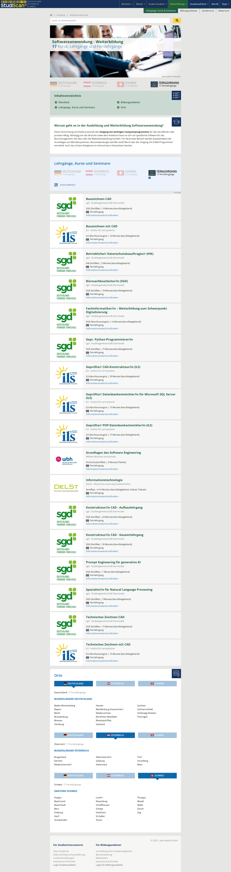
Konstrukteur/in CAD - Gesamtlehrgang (114, 535)
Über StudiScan (61, 851)
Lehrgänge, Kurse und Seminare (76, 107)
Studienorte (208, 10)
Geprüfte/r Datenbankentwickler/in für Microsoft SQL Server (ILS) (131, 396)
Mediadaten (102, 858)
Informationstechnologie (104, 480)
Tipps (224, 4)
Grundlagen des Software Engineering (113, 452)
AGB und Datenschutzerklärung (69, 854)
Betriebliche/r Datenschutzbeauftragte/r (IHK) (119, 254)
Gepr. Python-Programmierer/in (109, 339)
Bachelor (126, 4)
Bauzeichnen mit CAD (101, 226)
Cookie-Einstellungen (63, 858)
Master (139, 4)
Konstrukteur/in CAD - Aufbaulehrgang (114, 507)
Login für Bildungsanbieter (109, 864)
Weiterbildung (177, 4)
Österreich (117, 683)
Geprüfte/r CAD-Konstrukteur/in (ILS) (113, 367)
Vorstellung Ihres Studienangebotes (114, 851)
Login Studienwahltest (64, 864)
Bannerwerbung (104, 854)
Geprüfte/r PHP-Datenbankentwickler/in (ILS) (119, 425)
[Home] (51, 15)
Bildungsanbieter (188, 10)
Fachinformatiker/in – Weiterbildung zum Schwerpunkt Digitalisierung (126, 310)
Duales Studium (157, 4)
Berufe (215, 4)
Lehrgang (61, 15)
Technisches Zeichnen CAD (105, 617)
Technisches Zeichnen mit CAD (108, 644)
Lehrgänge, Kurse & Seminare (161, 10)
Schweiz (159, 683)
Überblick (63, 102)
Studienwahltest (198, 4)
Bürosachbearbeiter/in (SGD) (107, 281)
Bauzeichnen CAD (98, 199)
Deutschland (75, 683)
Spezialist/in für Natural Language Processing (119, 589)
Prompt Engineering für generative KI (113, 562)
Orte (123, 107)
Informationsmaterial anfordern (102, 215)
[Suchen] (177, 20)
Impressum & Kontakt (64, 861)
